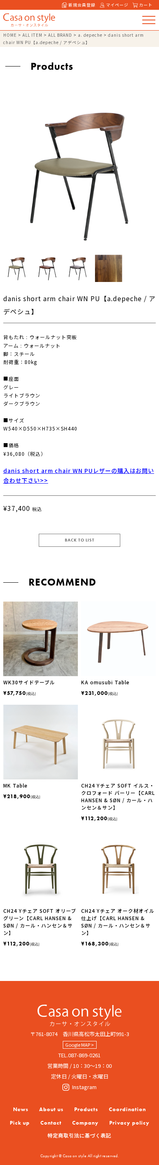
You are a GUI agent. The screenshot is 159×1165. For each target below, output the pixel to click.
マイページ (117, 5)
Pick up (20, 1122)
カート (145, 5)
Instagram (84, 1087)
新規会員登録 (81, 5)
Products (86, 1109)
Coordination (127, 1109)
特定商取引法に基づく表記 (79, 1135)
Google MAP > (79, 1044)
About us (51, 1109)
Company (85, 1122)
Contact (51, 1122)
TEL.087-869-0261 (79, 1055)
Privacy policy (129, 1122)
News (21, 1109)
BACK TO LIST (80, 540)
